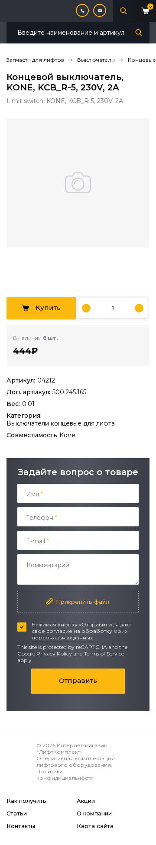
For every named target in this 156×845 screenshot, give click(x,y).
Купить (48, 307)
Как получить (26, 800)
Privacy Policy (54, 653)
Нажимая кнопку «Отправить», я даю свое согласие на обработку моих (81, 631)
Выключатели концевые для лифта (60, 423)
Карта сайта (95, 825)
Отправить (78, 680)
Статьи (16, 813)
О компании (94, 813)
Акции (86, 800)
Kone (67, 435)
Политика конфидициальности (65, 774)
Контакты (20, 825)
